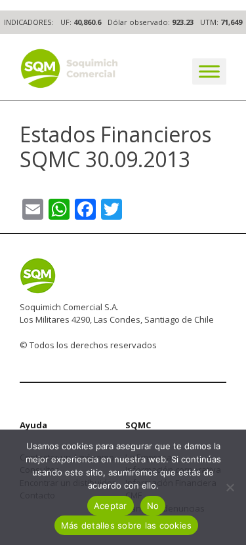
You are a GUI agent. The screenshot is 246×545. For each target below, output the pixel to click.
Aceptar (110, 505)
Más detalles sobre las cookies (126, 525)
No (153, 505)
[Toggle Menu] (209, 71)
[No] (229, 487)
